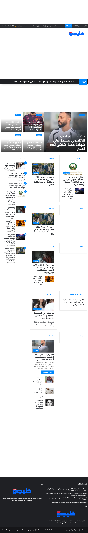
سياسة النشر (5, 530)
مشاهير (33, 82)
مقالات (15, 82)
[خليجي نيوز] (76, 33)
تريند (55, 82)
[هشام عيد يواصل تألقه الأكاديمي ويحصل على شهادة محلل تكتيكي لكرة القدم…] (65, 132)
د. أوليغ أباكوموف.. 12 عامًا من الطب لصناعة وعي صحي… (38, 392)
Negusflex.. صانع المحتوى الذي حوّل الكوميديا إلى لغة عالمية (38, 404)
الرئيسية (82, 82)
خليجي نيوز (69, 530)
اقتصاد (67, 82)
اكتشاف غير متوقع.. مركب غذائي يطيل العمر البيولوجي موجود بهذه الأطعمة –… (43, 324)
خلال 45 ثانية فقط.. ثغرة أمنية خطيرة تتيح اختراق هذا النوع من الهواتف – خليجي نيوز (16, 185)
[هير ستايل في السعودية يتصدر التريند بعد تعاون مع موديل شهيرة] (20, 166)
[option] (44, 132)
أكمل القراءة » (47, 372)
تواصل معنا (28, 530)
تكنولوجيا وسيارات (45, 82)
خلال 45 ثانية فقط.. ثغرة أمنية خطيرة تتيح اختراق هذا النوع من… (73, 302)
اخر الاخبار (74, 82)
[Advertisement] (44, 12)
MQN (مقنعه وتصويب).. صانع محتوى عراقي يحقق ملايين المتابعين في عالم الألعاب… (12, 145)
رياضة (60, 82)
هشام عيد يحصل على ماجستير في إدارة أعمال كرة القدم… (37, 381)
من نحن (11, 530)
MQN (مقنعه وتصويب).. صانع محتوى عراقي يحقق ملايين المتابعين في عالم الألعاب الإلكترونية (39, 25)
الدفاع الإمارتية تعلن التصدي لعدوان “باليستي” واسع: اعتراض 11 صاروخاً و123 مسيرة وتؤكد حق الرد (9, 197)
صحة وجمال (24, 82)
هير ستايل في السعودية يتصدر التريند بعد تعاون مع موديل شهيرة (44, 315)
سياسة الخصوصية (19, 530)
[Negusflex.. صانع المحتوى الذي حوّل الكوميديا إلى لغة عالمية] (49, 402)
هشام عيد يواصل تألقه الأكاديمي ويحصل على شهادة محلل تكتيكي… (44, 357)
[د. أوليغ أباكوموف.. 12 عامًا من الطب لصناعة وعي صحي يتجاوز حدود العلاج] (49, 391)
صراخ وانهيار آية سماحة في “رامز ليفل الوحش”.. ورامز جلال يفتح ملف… (38, 280)
